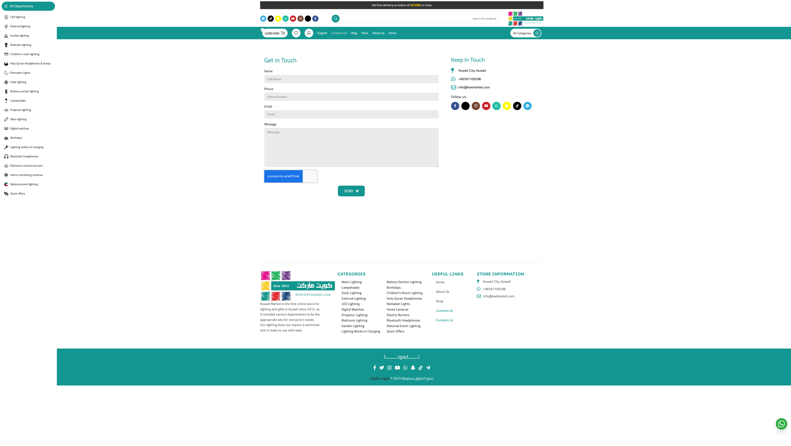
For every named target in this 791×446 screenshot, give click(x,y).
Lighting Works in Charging (361, 331)
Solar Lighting (351, 293)
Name (268, 71)
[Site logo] (525, 18)
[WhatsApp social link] (285, 18)
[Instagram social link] (300, 18)
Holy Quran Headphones (404, 298)
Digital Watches (353, 309)
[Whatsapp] (781, 423)
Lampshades (350, 287)
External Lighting (354, 298)
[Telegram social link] (263, 18)
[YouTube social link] (293, 18)
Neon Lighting (352, 282)
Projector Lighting (354, 315)
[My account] (309, 33)
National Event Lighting (403, 326)
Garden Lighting (353, 326)
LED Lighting (351, 304)
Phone (268, 89)
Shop (439, 301)
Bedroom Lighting (354, 320)
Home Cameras (397, 309)
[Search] (336, 19)
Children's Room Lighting (404, 293)
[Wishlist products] (296, 33)
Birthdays (394, 287)
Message (270, 124)
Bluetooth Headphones (403, 320)
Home (440, 282)
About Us (442, 291)
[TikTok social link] (271, 18)
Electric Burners (398, 315)
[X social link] (308, 18)
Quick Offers (395, 331)
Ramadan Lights (398, 304)
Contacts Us (444, 310)
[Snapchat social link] (278, 18)
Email (268, 106)
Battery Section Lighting (404, 282)
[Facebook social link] (315, 18)
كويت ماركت (380, 378)
